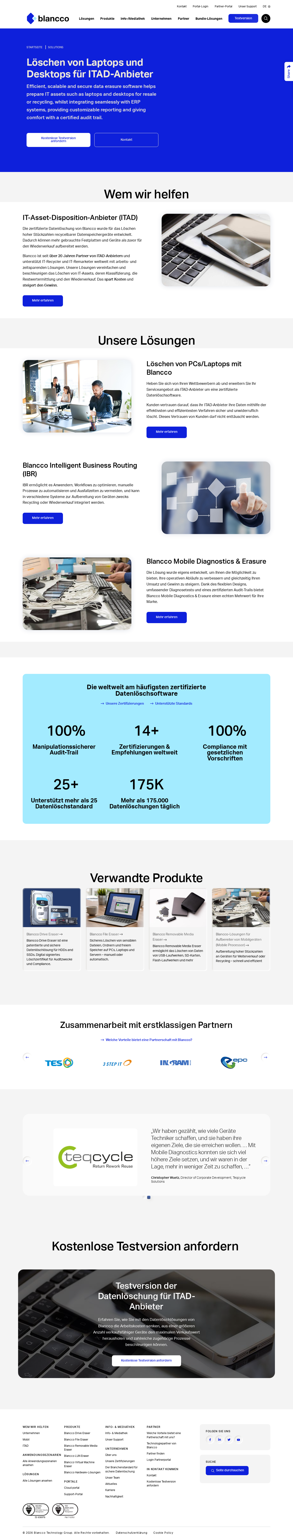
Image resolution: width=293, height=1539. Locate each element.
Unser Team (112, 1477)
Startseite (34, 47)
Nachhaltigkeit (114, 1496)
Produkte (107, 18)
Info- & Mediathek (116, 1433)
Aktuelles (111, 1484)
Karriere (110, 1490)
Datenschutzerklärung (131, 1533)
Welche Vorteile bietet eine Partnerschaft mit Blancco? (149, 1040)
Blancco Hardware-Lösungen (82, 1472)
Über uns (111, 1455)
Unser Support (248, 6)
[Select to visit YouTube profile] (238, 1439)
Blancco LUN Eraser (76, 1456)
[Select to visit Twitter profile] (229, 1439)
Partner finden (156, 1453)
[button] (144, 1197)
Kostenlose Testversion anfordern (58, 140)
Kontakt (182, 6)
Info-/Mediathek (133, 18)
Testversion (243, 18)
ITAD (26, 1445)
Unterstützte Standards (173, 703)
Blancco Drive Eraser (77, 1433)
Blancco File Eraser (76, 1439)
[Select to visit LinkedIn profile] (219, 1439)
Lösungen (86, 18)
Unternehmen (161, 18)
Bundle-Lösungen (208, 18)
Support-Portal (73, 1494)
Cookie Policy (163, 1533)
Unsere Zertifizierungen (125, 703)
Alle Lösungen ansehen (37, 1480)
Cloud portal (71, 1487)
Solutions (55, 47)
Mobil (26, 1439)
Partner (183, 18)
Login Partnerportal (159, 1459)
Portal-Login (200, 6)
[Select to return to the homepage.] (48, 18)
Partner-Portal (223, 6)
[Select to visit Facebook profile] (210, 1439)
